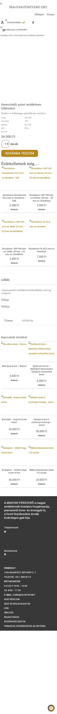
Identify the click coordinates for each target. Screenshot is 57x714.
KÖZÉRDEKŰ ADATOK (15, 621)
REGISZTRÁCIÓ (11, 617)
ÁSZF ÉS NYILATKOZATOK (17, 603)
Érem (11, 35)
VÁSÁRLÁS (14, 209)
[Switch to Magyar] (39, 14)
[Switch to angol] (50, 14)
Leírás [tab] (5, 280)
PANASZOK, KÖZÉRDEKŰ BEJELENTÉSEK (24, 626)
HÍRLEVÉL (9, 612)
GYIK (6, 608)
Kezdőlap (4, 35)
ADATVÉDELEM (11, 599)
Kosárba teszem (19, 153)
